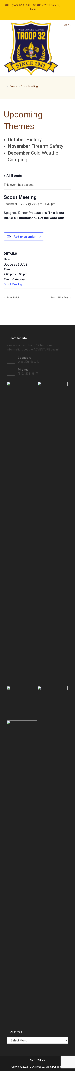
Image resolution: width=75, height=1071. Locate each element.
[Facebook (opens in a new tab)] (31, 13)
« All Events (13, 175)
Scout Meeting (29, 86)
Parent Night (13, 297)
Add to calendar (24, 236)
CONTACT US (37, 1059)
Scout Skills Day (60, 297)
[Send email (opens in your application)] (35, 13)
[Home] (5, 86)
